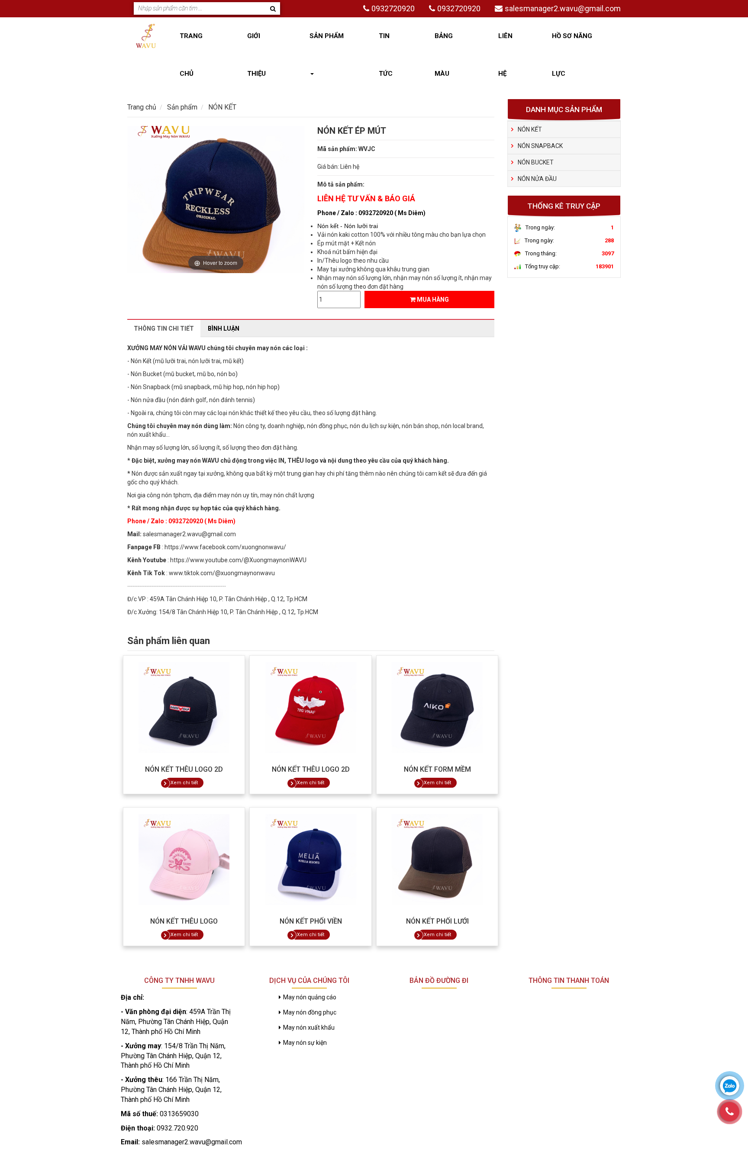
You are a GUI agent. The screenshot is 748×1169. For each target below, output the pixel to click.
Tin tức (386, 54)
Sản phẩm (327, 36)
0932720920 (393, 8)
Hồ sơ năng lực (572, 54)
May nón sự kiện (305, 1042)
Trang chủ (191, 54)
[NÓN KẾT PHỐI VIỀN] (310, 859)
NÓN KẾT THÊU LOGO (184, 921)
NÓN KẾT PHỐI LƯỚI (437, 921)
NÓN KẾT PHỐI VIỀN (311, 921)
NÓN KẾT (530, 129)
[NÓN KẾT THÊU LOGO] (184, 859)
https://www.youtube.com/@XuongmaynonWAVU (238, 560)
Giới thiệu (256, 54)
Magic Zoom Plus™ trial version (164, 134)
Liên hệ (505, 54)
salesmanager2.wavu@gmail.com (563, 8)
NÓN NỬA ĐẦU (537, 178)
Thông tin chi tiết (164, 328)
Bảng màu (444, 54)
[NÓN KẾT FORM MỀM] (437, 707)
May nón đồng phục (309, 1012)
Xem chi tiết (184, 783)
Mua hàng (432, 299)
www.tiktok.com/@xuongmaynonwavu (222, 573)
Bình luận (223, 328)
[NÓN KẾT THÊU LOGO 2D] (184, 707)
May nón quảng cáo (309, 997)
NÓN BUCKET (536, 162)
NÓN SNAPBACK (540, 145)
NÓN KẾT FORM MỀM (437, 769)
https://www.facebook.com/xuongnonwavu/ (225, 547)
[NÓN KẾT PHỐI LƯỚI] (437, 859)
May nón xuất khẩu (309, 1027)
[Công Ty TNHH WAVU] (146, 35)
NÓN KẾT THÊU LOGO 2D (184, 769)
